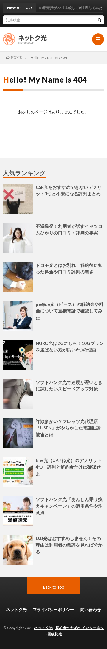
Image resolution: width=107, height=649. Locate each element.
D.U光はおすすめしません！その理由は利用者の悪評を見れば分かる (69, 545)
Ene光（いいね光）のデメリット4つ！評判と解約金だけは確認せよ (69, 466)
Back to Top (53, 587)
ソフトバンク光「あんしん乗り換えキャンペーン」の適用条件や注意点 (69, 506)
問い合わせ (90, 609)
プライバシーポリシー (53, 609)
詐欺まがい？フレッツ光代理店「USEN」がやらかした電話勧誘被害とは (68, 427)
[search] (99, 19)
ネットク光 (16, 609)
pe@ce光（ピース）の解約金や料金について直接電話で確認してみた (69, 310)
